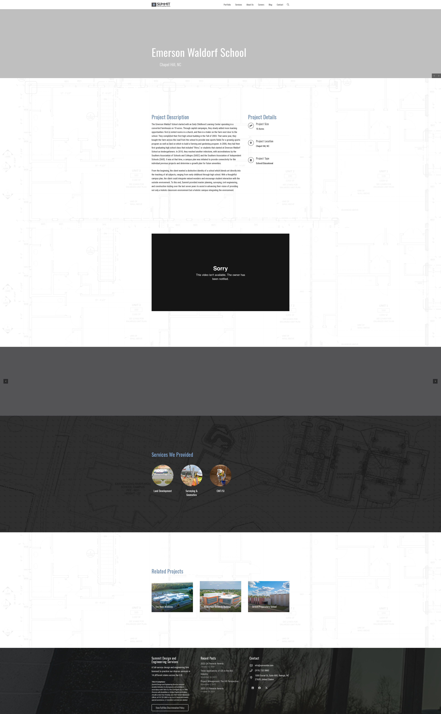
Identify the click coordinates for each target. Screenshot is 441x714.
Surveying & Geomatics (192, 493)
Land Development (163, 491)
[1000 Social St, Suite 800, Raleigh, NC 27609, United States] (252, 677)
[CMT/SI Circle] (220, 475)
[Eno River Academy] (172, 596)
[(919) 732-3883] (252, 670)
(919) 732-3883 (262, 670)
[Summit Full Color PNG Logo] (161, 5)
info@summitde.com (264, 665)
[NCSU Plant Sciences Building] (220, 596)
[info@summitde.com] (252, 665)
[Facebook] (259, 688)
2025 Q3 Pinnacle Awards (212, 688)
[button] (243, 4)
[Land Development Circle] (163, 475)
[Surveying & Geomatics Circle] (192, 475)
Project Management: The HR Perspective (220, 681)
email (173, 697)
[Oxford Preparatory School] (268, 596)
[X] (266, 688)
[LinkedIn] (253, 688)
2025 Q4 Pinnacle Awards (212, 663)
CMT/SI (220, 491)
